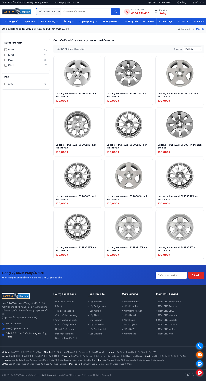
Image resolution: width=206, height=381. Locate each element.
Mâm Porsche (131, 306)
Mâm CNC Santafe (167, 320)
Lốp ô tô (28, 21)
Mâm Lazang (48, 21)
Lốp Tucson (65, 360)
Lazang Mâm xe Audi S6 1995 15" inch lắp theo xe (178, 249)
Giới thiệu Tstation (64, 301)
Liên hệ (185, 21)
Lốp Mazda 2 (98, 352)
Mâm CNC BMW (166, 310)
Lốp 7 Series (60, 364)
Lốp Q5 (154, 356)
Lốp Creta (44, 360)
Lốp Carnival (145, 360)
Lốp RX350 (27, 356)
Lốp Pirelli (94, 315)
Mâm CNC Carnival (167, 324)
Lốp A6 (182, 356)
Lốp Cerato (131, 360)
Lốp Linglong (96, 333)
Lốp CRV (130, 352)
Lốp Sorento (159, 360)
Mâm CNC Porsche (167, 306)
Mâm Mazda (130, 333)
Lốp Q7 (163, 356)
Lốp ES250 (40, 356)
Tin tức (150, 21)
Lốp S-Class (126, 364)
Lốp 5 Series (28, 364)
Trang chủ (12, 21)
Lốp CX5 (56, 352)
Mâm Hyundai (131, 315)
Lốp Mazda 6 (69, 352)
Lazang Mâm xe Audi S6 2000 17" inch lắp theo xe (76, 198)
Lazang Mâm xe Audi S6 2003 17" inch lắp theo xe (127, 95)
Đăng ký (196, 275)
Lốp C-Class (112, 364)
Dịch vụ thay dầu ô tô (66, 338)
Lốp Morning (108, 360)
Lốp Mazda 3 (84, 352)
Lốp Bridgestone (98, 306)
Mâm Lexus (129, 320)
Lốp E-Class (98, 364)
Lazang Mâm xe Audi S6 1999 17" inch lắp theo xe (178, 198)
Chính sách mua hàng (66, 315)
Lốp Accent (31, 360)
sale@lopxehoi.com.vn (68, 2)
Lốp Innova (99, 356)
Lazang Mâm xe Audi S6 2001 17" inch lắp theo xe (180, 146)
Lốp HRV (152, 352)
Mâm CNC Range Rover (169, 301)
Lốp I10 (54, 360)
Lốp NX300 (14, 356)
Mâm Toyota (130, 324)
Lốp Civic (141, 352)
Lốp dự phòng (87, 21)
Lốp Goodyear (97, 324)
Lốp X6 (49, 364)
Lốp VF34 (36, 352)
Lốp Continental (98, 329)
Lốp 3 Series (14, 364)
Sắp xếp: (178, 49)
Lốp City (120, 352)
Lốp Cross (137, 356)
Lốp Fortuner (113, 356)
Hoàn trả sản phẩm (64, 329)
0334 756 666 (13, 323)
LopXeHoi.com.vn (47, 375)
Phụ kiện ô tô (110, 21)
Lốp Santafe (17, 360)
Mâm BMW (129, 329)
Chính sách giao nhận (66, 324)
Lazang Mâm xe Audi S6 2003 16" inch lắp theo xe (178, 95)
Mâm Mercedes (131, 301)
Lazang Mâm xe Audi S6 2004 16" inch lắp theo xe (76, 95)
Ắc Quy (67, 21)
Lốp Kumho (95, 310)
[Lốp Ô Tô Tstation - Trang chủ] (17, 11)
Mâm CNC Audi (165, 333)
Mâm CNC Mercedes (168, 315)
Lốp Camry (87, 356)
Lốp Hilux (125, 356)
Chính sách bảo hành (66, 320)
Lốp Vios (75, 356)
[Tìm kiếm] (115, 11)
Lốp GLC (85, 364)
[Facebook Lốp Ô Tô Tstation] (187, 375)
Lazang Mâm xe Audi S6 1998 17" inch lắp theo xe (76, 249)
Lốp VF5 (15, 352)
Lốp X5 (39, 364)
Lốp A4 (173, 356)
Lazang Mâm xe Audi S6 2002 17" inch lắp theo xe (127, 146)
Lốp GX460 (53, 356)
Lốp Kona (77, 360)
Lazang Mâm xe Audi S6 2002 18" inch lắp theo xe (76, 146)
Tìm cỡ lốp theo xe (64, 310)
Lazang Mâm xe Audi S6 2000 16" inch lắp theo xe (127, 198)
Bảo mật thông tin (64, 333)
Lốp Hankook (96, 320)
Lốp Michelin (96, 301)
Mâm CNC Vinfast (167, 329)
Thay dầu (133, 21)
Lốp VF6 (25, 352)
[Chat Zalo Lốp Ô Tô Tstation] (194, 375)
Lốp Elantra (89, 360)
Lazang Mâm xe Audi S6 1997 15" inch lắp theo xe (127, 249)
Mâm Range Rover (133, 310)
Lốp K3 (120, 360)
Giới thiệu (167, 21)
